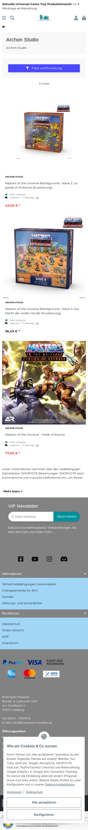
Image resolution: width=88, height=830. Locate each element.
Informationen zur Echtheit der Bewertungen (37, 825)
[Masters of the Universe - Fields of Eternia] (44, 383)
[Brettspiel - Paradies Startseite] (44, 18)
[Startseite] (3, 27)
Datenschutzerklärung (60, 784)
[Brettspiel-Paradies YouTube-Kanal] (35, 559)
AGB (5, 636)
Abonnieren (66, 516)
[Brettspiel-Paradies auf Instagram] (49, 559)
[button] (76, 18)
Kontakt (8, 597)
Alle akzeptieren (44, 802)
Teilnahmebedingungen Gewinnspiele (29, 584)
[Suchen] (12, 18)
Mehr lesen (12, 491)
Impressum (14, 792)
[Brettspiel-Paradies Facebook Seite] (20, 559)
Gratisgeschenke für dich (20, 590)
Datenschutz (34, 792)
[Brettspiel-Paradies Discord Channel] (64, 559)
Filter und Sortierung (46, 68)
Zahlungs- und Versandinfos (22, 603)
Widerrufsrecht (13, 630)
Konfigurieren (44, 815)
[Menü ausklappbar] (4, 18)
